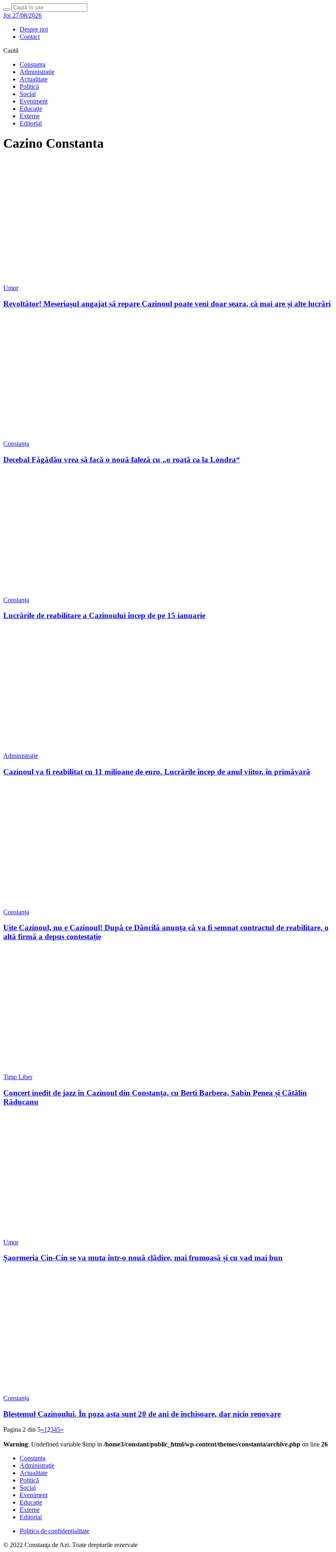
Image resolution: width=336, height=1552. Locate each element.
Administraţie (37, 71)
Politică (29, 86)
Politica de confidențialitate (54, 1530)
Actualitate (34, 79)
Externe (30, 115)
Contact (30, 36)
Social (28, 93)
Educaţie (31, 108)
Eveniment (34, 101)
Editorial (31, 123)
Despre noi (34, 29)
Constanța (32, 64)
